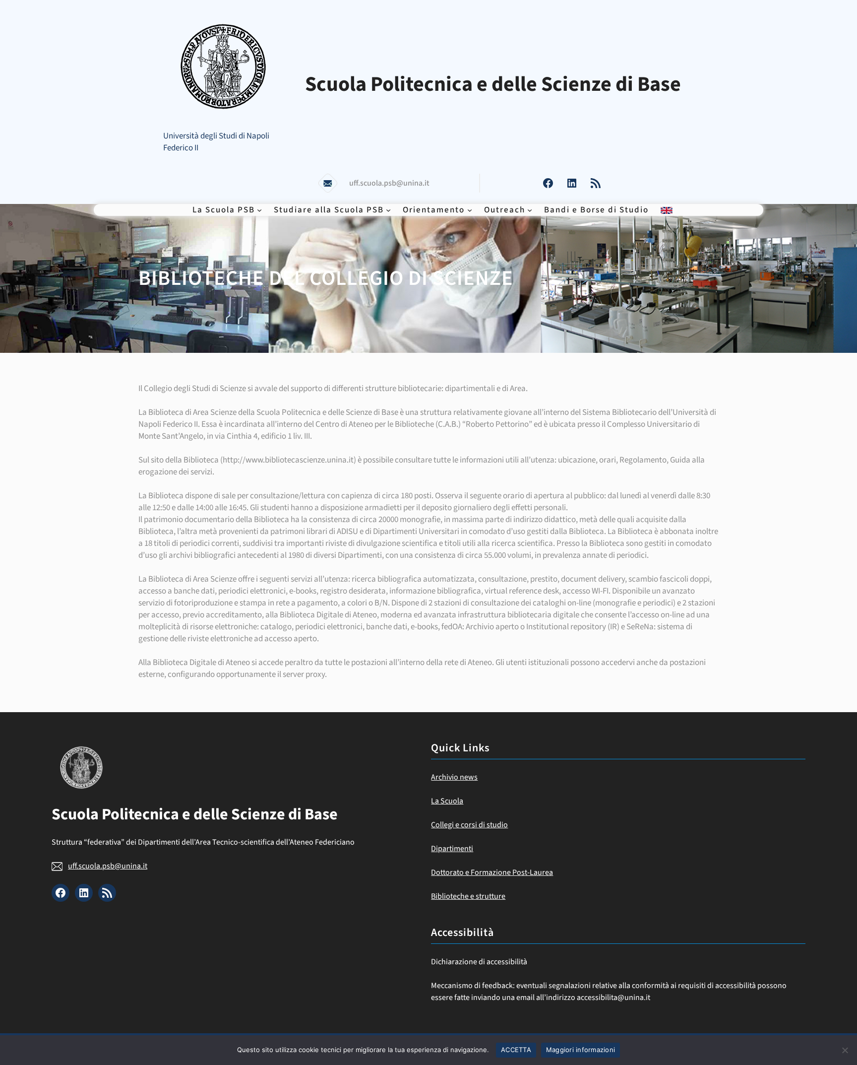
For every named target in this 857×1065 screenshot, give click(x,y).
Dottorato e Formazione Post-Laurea (492, 872)
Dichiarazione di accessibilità (479, 962)
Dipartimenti (452, 848)
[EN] (667, 210)
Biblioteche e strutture (468, 896)
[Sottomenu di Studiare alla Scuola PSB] (388, 209)
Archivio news (454, 777)
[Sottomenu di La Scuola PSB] (259, 209)
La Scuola (447, 801)
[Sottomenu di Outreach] (529, 209)
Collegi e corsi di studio (469, 824)
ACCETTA (516, 1050)
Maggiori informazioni (580, 1050)
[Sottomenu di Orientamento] (469, 209)
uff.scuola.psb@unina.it (107, 866)
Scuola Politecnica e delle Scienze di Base (493, 84)
